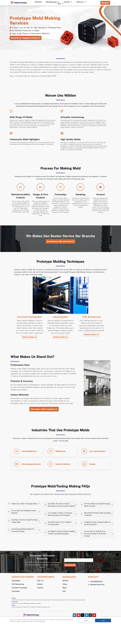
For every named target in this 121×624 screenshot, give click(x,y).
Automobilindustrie (29, 451)
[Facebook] (74, 615)
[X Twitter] (82, 615)
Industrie (67, 2)
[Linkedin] (86, 615)
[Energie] (84, 464)
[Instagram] (90, 615)
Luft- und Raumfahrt (97, 451)
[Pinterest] (94, 615)
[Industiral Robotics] (50, 464)
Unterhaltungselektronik (31, 464)
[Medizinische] (50, 451)
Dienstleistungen (51, 2)
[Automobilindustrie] (16, 451)
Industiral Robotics (63, 464)
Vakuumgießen (60, 317)
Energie (92, 464)
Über (59, 4)
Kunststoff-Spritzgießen (29, 317)
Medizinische (61, 451)
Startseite (38, 2)
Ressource (80, 2)
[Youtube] (78, 615)
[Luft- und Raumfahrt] (84, 451)
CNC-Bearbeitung (91, 317)
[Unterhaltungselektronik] (16, 464)
